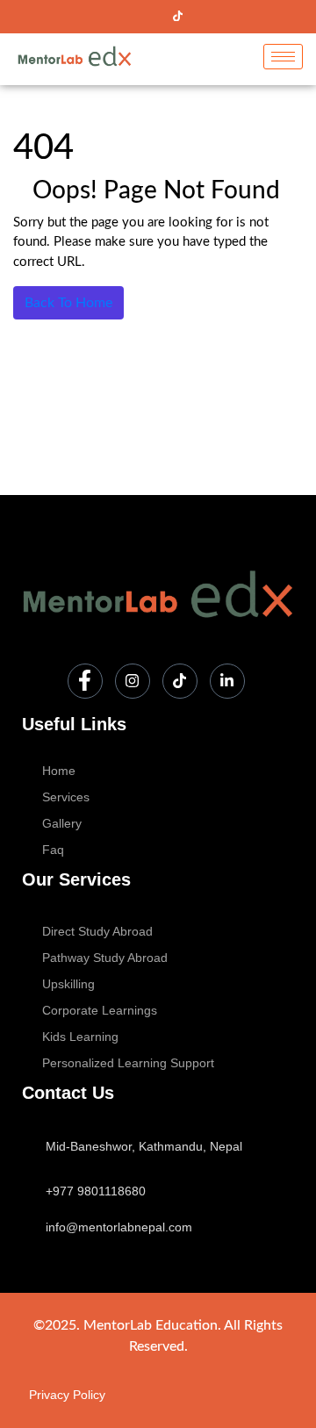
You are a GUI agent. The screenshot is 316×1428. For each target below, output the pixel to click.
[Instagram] (147, 17)
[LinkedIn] (207, 17)
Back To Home (68, 303)
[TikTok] (177, 17)
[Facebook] (117, 17)
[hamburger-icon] (283, 56)
